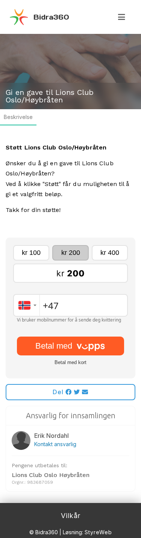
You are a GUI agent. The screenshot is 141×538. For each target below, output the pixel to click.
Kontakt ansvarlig (55, 444)
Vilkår (70, 516)
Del (59, 392)
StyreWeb (98, 532)
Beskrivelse (18, 117)
